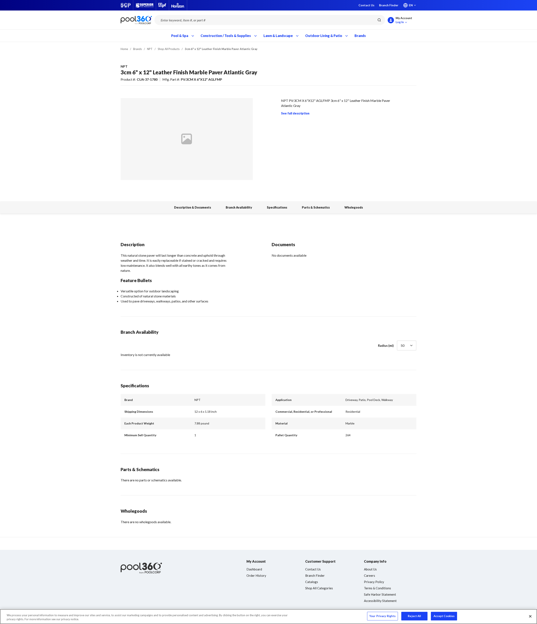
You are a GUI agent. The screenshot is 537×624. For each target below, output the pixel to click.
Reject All (414, 616)
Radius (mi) (386, 345)
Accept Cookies (444, 616)
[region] (268, 616)
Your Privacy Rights (382, 616)
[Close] (530, 616)
